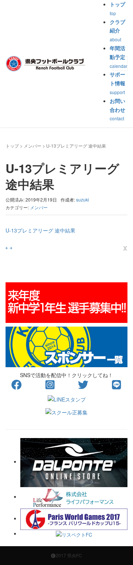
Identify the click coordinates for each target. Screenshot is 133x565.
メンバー (32, 145)
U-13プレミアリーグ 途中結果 (40, 230)
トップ (12, 145)
